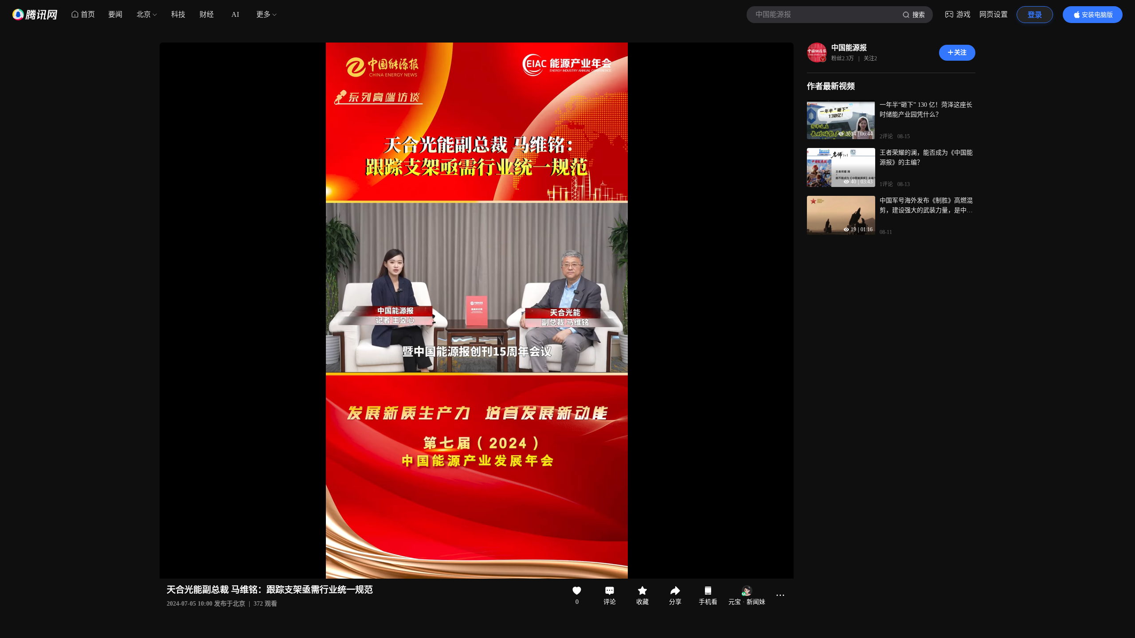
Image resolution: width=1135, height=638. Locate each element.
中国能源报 (849, 47)
